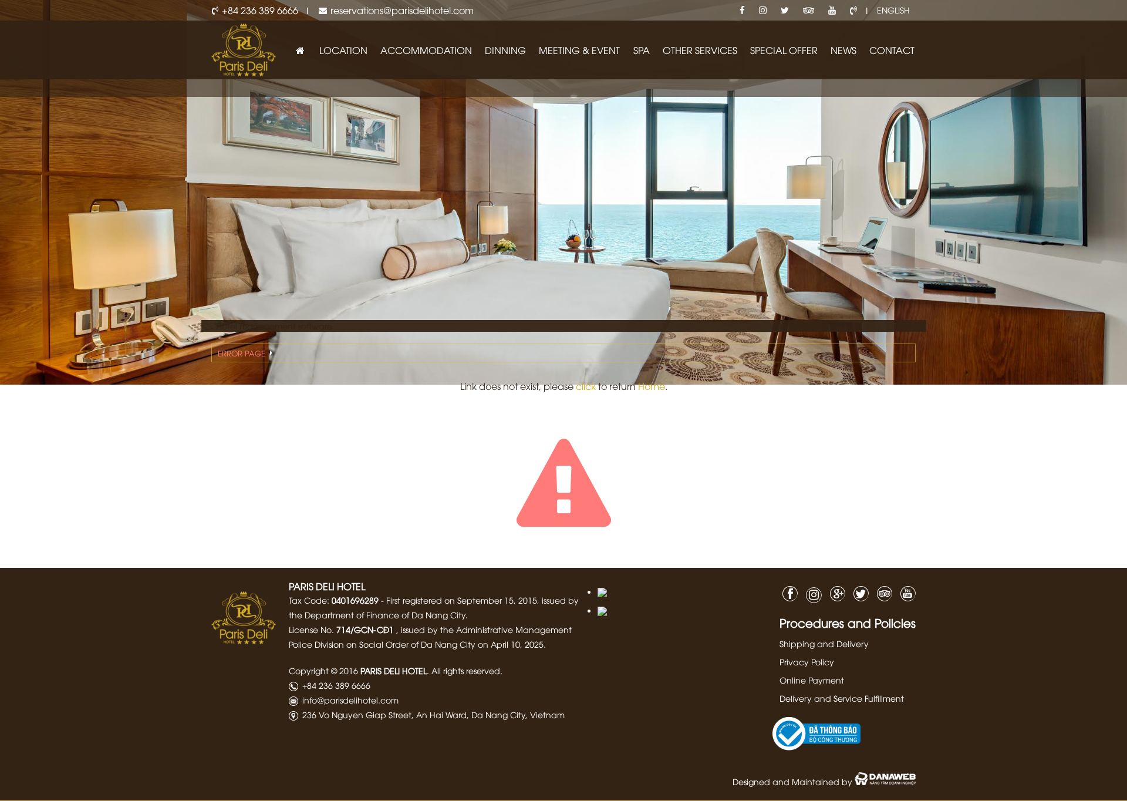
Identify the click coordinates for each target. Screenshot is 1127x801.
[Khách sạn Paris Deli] (243, 48)
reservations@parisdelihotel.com (402, 10)
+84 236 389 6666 (260, 10)
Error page (241, 353)
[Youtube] (832, 10)
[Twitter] (785, 10)
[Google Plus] (834, 592)
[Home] (300, 50)
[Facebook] (742, 10)
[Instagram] (763, 10)
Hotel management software (274, 325)
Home (651, 385)
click (586, 385)
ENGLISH (893, 10)
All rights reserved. (466, 670)
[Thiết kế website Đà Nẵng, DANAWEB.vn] (885, 781)
